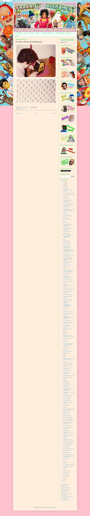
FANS (16, 35)
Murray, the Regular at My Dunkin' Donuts (68, 409)
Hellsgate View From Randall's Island (67, 247)
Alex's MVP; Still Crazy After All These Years (68, 256)
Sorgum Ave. (65, 331)
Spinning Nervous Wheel (68, 448)
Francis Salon (66, 207)
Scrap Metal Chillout (67, 454)
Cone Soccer (65, 308)
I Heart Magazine (65, 500)
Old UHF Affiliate (66, 240)
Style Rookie (64, 495)
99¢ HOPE (65, 380)
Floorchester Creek (67, 452)
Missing (64, 469)
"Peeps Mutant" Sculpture (68, 193)
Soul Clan (65, 407)
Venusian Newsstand (67, 439)
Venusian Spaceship (67, 219)
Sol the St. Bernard (67, 396)
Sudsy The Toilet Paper (67, 419)
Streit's (64, 460)
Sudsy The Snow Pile (67, 289)
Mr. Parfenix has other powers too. (67, 262)
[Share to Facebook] (34, 107)
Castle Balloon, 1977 (67, 445)
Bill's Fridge (65, 462)
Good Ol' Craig (66, 222)
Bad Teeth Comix (65, 489)
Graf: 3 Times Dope (67, 320)
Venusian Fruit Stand (67, 299)
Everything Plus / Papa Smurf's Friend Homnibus (67, 225)
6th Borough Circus (67, 383)
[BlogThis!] (32, 107)
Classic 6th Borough (67, 395)
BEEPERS (65, 333)
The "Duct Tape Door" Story (68, 194)
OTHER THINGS (60, 33)
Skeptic (64, 220)
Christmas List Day (67, 400)
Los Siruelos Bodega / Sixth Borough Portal (68, 456)
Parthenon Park (66, 385)
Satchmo (64, 361)
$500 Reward (65, 253)
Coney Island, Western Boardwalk (67, 201)
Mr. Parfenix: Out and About (68, 464)
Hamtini (64, 354)
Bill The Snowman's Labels (68, 288)
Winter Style (65, 196)
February (65, 474)
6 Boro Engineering (67, 325)
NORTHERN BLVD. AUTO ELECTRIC (68, 390)
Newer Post (18, 113)
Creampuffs (65, 213)
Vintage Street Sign (67, 338)
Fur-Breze (65, 268)
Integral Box (65, 349)
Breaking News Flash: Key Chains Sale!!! (68, 205)
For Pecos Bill (66, 405)
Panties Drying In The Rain (68, 441)
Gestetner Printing (66, 244)
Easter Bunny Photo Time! (68, 311)
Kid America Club (65, 484)
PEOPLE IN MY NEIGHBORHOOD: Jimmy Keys (67, 305)
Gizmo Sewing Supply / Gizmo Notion (67, 423)
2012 (63, 478)
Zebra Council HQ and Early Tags (67, 229)
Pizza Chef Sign (66, 411)
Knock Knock (65, 327)
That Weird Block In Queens (67, 373)
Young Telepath (66, 446)
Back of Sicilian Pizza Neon (68, 420)
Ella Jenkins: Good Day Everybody (67, 428)
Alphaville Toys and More (67, 493)
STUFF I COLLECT (29, 33)
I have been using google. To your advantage (68, 271)
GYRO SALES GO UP (67, 363)
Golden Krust (64, 498)
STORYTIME (18, 33)
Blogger (54, 507)
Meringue (65, 283)
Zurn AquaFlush (66, 198)
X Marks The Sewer (67, 264)
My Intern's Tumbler (66, 487)
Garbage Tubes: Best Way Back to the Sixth (68, 359)
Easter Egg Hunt (66, 233)
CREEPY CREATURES (67, 351)
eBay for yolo (64, 485)
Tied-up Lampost (66, 266)
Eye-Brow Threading (67, 215)
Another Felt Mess (66, 398)
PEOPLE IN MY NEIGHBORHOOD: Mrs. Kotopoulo (68, 317)
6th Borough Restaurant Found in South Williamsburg (68, 236)
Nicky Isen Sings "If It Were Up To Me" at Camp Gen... (68, 210)
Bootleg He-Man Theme (68, 203)
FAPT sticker (65, 275)
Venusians (65, 341)
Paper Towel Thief (66, 470)
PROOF (64, 356)
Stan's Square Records (67, 417)
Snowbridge (65, 340)
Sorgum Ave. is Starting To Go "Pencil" (68, 323)
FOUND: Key (65, 413)
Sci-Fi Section (66, 458)
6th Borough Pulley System (68, 375)
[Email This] (31, 107)
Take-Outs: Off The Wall (68, 279)
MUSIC (38, 33)
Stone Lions (65, 309)
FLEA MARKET (66, 430)
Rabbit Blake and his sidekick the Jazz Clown (68, 336)
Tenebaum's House (67, 242)
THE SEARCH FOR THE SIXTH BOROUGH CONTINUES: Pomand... (68, 250)
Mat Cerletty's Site (65, 490)
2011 (63, 480)
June (64, 183)
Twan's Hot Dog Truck (67, 281)
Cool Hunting (64, 492)
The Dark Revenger (67, 273)
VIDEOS (69, 33)
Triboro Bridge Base (67, 231)
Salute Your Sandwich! (67, 294)
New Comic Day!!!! (66, 425)
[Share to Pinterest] (36, 107)
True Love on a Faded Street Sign (67, 368)
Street (64, 239)
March (64, 188)
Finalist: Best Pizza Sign (68, 443)
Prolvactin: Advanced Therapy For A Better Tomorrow (67, 259)
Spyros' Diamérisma (67, 347)
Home (36, 113)
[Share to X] (33, 107)
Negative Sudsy (66, 353)
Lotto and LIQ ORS (67, 370)
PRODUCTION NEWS (47, 33)
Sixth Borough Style (67, 450)
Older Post (54, 113)
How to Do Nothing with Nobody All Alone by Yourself (68, 344)
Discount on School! (67, 415)
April (64, 186)
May (64, 184)
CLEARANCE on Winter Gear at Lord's (68, 277)
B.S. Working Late (66, 387)
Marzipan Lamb (66, 217)
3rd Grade (65, 437)
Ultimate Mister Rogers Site (67, 496)
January (65, 476)
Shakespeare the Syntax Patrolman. (68, 314)
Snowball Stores (66, 472)
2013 (63, 181)
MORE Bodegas (66, 382)
